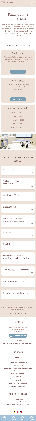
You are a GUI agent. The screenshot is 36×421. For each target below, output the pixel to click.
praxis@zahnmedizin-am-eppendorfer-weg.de (19, 343)
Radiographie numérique (18, 386)
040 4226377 (19, 340)
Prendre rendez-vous (19, 335)
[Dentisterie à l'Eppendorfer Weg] (10, 3)
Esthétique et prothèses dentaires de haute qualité (18, 368)
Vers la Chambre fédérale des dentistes (18, 404)
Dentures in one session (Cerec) (18, 362)
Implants (18, 376)
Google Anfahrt (18, 99)
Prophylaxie (18, 357)
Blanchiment (18, 371)
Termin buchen (18, 72)
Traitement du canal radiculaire (18, 383)
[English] (18, 412)
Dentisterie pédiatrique (18, 373)
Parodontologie (18, 365)
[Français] (21, 412)
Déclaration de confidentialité (18, 402)
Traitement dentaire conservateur (18, 360)
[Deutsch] (14, 412)
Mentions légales (18, 399)
